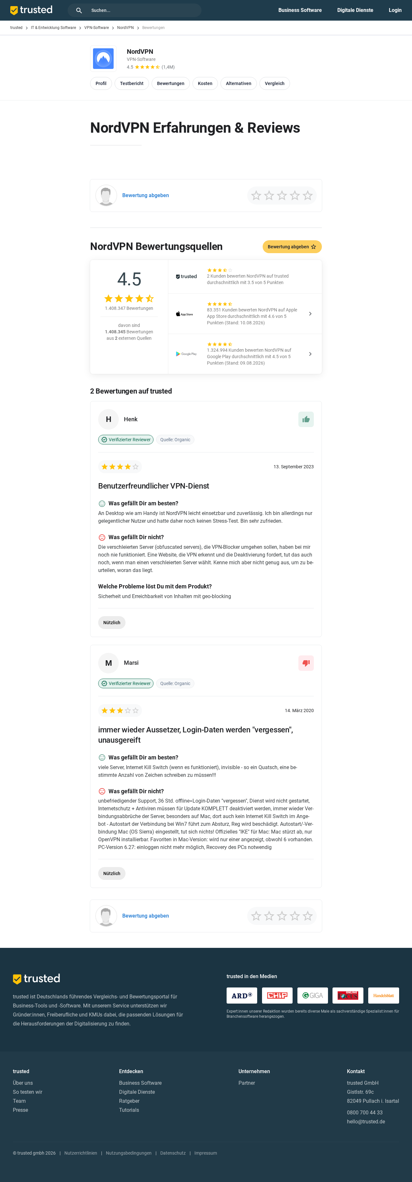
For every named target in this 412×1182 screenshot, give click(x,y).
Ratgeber (129, 1101)
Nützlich (111, 622)
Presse (20, 1110)
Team (19, 1101)
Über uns (23, 1083)
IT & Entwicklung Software (53, 27)
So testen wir (27, 1092)
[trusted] (31, 10)
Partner (247, 1083)
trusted (16, 27)
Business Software (300, 10)
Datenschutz (173, 1153)
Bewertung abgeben (288, 246)
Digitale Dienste (355, 10)
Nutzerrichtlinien (80, 1153)
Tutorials (129, 1110)
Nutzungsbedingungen (129, 1153)
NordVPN (125, 27)
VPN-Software (96, 27)
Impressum (205, 1153)
